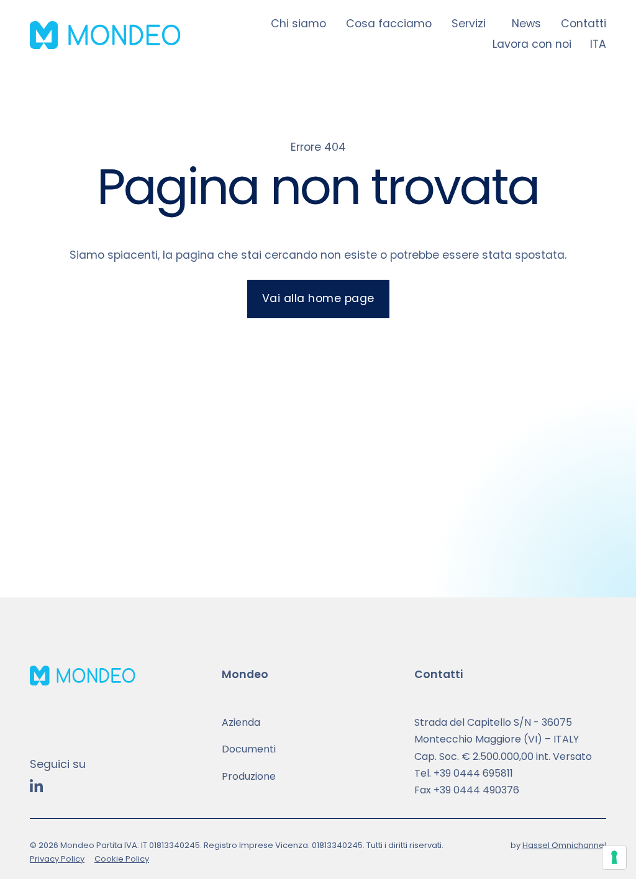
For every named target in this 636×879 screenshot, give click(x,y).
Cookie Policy (121, 859)
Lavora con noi (532, 44)
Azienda (241, 722)
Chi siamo (298, 23)
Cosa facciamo (389, 23)
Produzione (249, 776)
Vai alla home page (318, 298)
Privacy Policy (57, 859)
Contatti (583, 23)
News (526, 23)
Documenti (249, 749)
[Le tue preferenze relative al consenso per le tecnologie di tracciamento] (614, 857)
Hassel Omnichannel (564, 845)
